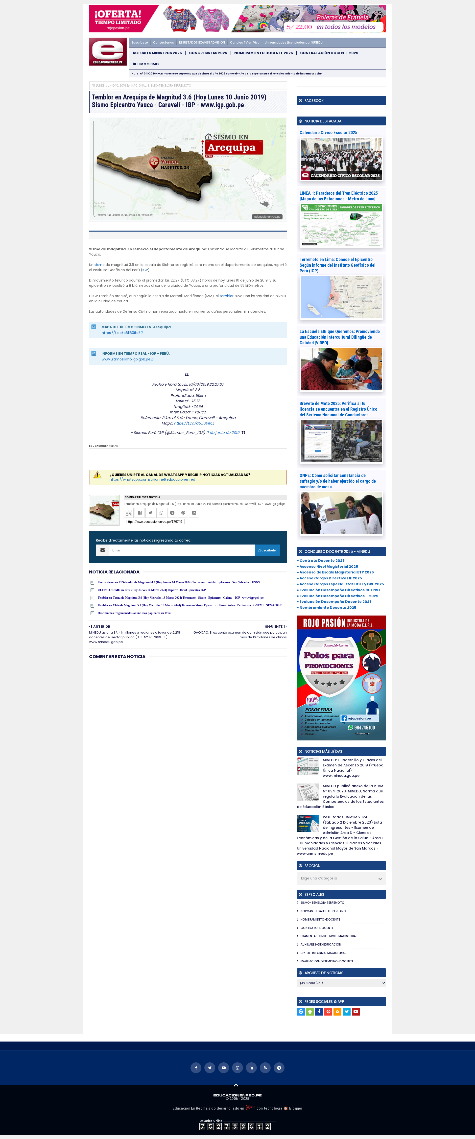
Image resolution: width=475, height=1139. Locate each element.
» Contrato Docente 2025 (321, 560)
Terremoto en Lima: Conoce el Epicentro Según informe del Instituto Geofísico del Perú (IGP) (338, 265)
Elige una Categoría (319, 878)
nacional (138, 85)
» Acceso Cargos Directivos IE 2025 (329, 578)
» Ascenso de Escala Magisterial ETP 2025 (335, 572)
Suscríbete (140, 42)
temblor (227, 295)
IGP (145, 269)
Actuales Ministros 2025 (157, 53)
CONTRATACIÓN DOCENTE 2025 (329, 53)
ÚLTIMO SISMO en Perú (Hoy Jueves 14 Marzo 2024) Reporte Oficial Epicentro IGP (152, 590)
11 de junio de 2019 (222, 432)
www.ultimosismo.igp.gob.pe (126, 359)
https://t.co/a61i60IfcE (121, 332)
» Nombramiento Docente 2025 (326, 607)
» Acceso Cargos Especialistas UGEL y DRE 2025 (340, 584)
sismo (100, 264)
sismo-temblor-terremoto (169, 85)
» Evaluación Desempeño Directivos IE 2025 (337, 595)
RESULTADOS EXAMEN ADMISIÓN (202, 42)
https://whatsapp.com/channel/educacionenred (152, 479)
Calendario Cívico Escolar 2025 (328, 132)
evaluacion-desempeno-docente (327, 961)
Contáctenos (163, 42)
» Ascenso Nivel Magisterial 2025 (327, 566)
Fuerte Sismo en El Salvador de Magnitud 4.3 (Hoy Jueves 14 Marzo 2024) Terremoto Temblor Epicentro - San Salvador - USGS (179, 582)
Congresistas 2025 (208, 53)
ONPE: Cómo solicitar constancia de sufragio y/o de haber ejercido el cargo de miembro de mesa (338, 481)
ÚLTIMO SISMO (146, 64)
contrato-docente (317, 928)
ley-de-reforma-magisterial (323, 953)
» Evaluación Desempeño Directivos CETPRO (338, 590)
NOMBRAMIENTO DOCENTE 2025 (263, 53)
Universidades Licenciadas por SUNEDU (294, 42)
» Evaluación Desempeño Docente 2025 (334, 601)
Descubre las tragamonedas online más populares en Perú (134, 613)
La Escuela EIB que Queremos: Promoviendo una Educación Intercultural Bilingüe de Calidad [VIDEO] (340, 337)
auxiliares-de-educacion (321, 944)
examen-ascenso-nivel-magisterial (329, 936)
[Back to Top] (236, 1085)
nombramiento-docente (320, 919)
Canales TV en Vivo (245, 42)
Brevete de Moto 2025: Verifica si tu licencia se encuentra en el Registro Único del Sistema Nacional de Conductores (338, 409)
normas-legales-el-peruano (323, 911)
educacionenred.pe (103, 446)
